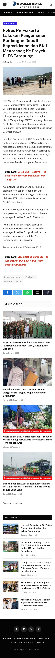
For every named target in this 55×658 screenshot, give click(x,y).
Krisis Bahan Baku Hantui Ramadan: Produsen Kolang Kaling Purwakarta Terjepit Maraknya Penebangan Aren (27, 439)
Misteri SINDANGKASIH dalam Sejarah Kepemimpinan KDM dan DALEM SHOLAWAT (35, 603)
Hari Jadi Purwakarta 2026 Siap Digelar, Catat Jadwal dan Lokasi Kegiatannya (36, 528)
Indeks (40, 643)
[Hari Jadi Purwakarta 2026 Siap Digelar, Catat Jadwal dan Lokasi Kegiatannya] (10, 529)
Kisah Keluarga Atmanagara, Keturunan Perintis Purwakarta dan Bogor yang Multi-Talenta (36, 585)
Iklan (13, 643)
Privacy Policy (27, 643)
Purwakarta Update (13, 281)
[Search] (50, 4)
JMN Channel (10, 24)
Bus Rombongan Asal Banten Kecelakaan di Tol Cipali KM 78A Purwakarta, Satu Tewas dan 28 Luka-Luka (26, 486)
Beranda (8, 13)
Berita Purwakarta (12, 277)
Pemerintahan (24, 13)
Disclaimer (43, 638)
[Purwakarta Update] (27, 4)
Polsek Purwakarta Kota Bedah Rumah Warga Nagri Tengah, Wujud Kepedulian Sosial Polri (24, 392)
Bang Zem (9, 62)
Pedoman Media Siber (24, 638)
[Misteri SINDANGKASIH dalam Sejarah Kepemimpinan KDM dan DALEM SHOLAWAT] (10, 603)
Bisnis (40, 13)
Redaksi (7, 638)
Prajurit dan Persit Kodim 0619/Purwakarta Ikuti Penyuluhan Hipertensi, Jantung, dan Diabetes (26, 345)
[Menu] (4, 4)
